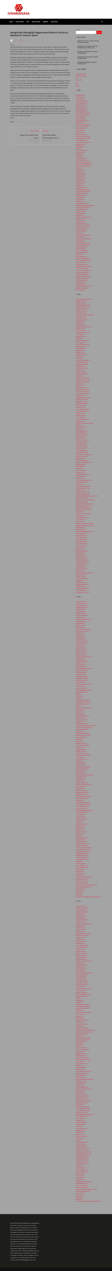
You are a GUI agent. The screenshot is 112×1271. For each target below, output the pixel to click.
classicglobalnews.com (83, 887)
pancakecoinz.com (81, 336)
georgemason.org (81, 301)
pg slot (21, 1230)
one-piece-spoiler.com (82, 441)
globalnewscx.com (81, 427)
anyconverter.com (81, 178)
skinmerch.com (80, 645)
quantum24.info (80, 476)
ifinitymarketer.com (82, 557)
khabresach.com (81, 282)
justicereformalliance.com (83, 657)
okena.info (79, 698)
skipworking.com (81, 174)
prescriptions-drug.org (83, 136)
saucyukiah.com (80, 95)
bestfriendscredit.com (82, 704)
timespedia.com (81, 180)
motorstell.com (80, 132)
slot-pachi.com (80, 370)
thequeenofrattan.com (82, 435)
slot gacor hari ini (27, 1227)
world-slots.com (81, 330)
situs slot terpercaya (31, 1232)
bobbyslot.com (80, 352)
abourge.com (80, 739)
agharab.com (80, 721)
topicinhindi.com (81, 303)
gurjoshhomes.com (81, 670)
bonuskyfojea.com (81, 537)
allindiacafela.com (81, 256)
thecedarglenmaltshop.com (84, 299)
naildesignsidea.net (81, 729)
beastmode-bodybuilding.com (85, 315)
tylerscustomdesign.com (83, 124)
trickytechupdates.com (83, 278)
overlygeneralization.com (83, 397)
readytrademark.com (82, 855)
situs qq (16, 1230)
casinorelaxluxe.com (82, 543)
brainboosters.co (81, 621)
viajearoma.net (80, 718)
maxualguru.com (81, 366)
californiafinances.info (82, 227)
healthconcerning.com (82, 382)
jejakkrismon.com (81, 182)
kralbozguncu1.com (82, 808)
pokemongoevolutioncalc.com (85, 572)
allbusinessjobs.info (82, 309)
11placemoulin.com (81, 354)
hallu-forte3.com (81, 248)
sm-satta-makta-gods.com (84, 847)
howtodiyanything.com (82, 802)
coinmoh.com (80, 757)
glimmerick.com (81, 637)
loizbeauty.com (80, 176)
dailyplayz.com (80, 549)
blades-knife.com (81, 439)
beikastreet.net (80, 97)
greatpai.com (80, 731)
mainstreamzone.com (82, 391)
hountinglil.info (80, 342)
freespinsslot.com (81, 372)
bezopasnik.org (80, 213)
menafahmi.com (80, 816)
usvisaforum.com (81, 647)
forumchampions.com (82, 109)
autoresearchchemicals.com (84, 286)
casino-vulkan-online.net (83, 260)
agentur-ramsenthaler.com (84, 462)
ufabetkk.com (80, 185)
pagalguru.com (80, 826)
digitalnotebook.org (82, 364)
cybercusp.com (80, 889)
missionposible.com (82, 268)
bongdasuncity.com (82, 368)
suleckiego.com (80, 290)
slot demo (18, 1246)
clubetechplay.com (81, 545)
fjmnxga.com (80, 215)
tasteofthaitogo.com (82, 209)
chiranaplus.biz (80, 241)
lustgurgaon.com (81, 348)
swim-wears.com (81, 119)
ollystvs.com (79, 425)
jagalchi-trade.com (81, 651)
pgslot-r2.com (80, 830)
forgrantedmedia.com (82, 121)
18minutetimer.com (82, 387)
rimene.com (79, 233)
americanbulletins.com (83, 745)
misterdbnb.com (81, 519)
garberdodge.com (81, 117)
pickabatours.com (81, 313)
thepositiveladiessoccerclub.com (86, 725)
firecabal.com (80, 780)
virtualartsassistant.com (83, 506)
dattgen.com (79, 761)
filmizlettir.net (80, 99)
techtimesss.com (81, 128)
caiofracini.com (80, 413)
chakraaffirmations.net (82, 344)
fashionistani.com (81, 777)
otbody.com (79, 168)
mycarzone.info (80, 472)
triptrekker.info (80, 466)
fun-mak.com (80, 515)
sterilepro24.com (81, 490)
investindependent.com (83, 806)
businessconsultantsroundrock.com (86, 885)
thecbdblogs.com (81, 284)
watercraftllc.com (81, 737)
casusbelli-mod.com (82, 676)
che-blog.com (80, 334)
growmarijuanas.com (82, 393)
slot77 (12, 1260)
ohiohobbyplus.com (82, 660)
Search (78, 30)
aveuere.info (79, 376)
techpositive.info (81, 415)
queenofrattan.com (81, 433)
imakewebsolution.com (83, 332)
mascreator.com (80, 814)
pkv (77, 78)
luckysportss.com (81, 565)
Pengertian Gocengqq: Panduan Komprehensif (87, 57)
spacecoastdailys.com (82, 853)
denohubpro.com (81, 437)
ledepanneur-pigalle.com (83, 235)
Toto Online (54, 21)
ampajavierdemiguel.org (83, 619)
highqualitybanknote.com (83, 796)
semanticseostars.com (82, 389)
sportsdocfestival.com (82, 588)
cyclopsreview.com (81, 759)
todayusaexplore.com (82, 607)
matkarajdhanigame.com (83, 326)
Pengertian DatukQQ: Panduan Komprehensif (87, 52)
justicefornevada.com (82, 403)
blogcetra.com (80, 421)
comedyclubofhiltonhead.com (85, 504)
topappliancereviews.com (83, 276)
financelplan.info (81, 317)
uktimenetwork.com (82, 603)
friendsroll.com (80, 686)
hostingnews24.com (82, 798)
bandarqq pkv (26, 1223)
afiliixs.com (79, 741)
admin (17, 40)
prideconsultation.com (82, 340)
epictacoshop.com (81, 223)
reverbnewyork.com (81, 643)
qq (76, 82)
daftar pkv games (81, 76)
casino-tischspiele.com (83, 166)
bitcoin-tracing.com (82, 881)
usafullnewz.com (81, 601)
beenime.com (80, 511)
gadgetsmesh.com (81, 401)
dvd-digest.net (80, 237)
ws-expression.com (81, 832)
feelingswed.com (81, 779)
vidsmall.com (80, 484)
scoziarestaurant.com (82, 859)
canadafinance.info (81, 229)
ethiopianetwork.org (82, 399)
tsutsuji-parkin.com (82, 719)
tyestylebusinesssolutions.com (85, 525)
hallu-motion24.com (82, 250)
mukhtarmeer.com (81, 818)
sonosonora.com (81, 682)
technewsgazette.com (82, 189)
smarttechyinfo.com (82, 362)
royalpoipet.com (81, 527)
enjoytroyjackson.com (82, 769)
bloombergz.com (81, 158)
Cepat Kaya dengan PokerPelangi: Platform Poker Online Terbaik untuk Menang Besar (51, 136)
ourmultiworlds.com (82, 101)
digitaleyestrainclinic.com (83, 266)
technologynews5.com (82, 838)
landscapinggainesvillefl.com (84, 810)
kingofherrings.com (82, 193)
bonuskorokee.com (81, 539)
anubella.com (80, 875)
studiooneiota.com (81, 443)
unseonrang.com (81, 417)
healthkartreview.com (82, 792)
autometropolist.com (82, 753)
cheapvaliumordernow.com (84, 509)
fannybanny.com (80, 555)
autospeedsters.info (82, 450)
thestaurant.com (81, 529)
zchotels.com (80, 834)
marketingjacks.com (82, 274)
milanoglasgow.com (82, 246)
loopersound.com (81, 653)
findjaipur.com (80, 633)
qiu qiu (78, 86)
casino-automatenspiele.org (84, 164)
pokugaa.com (80, 580)
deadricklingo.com (81, 456)
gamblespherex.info (82, 460)
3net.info (78, 694)
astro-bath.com (80, 710)
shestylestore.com (81, 590)
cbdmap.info (79, 323)
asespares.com (80, 747)
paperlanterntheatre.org (83, 733)
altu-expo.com (80, 714)
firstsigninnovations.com (83, 115)
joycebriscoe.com (81, 625)
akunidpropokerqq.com (83, 700)
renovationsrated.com (82, 857)
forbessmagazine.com (82, 782)
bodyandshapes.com (82, 883)
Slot (27, 21)
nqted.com (79, 822)
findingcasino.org (81, 445)
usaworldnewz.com (81, 605)
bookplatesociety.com (82, 678)
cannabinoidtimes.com (83, 378)
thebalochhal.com (81, 613)
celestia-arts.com (81, 107)
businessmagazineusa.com (84, 480)
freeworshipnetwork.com (83, 735)
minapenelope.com (81, 655)
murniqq (18, 1250)
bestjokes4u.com (81, 346)
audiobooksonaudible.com (84, 877)
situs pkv (13, 1225)
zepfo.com (79, 836)
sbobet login (21, 1248)
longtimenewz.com (81, 563)
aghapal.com (79, 712)
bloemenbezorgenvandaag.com (85, 205)
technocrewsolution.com (83, 138)
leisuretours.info (81, 405)
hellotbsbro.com (81, 407)
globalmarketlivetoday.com (84, 784)
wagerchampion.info (82, 452)
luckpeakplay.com (81, 567)
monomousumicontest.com (84, 454)
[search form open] (102, 21)
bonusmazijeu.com (81, 535)
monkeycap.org (80, 146)
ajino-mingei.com (81, 664)
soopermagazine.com (82, 851)
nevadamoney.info (81, 231)
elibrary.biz (79, 706)
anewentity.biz (80, 197)
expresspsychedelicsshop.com (85, 775)
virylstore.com (80, 130)
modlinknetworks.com (82, 561)
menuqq (12, 1250)
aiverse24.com (80, 873)
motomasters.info (81, 470)
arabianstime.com (81, 749)
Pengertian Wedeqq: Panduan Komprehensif (87, 63)
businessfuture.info (81, 319)
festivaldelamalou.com (82, 113)
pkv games (17, 121)
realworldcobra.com (82, 447)
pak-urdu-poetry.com (82, 419)
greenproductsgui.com (83, 380)
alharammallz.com (81, 743)
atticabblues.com (81, 751)
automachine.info (81, 448)
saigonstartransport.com (83, 217)
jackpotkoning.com (81, 559)
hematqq (24, 1250)
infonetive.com (80, 221)
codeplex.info (80, 696)
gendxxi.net (79, 468)
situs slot (34, 1234)
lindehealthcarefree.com (83, 307)
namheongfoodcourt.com (83, 244)
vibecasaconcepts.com (82, 474)
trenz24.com (79, 172)
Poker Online (20, 21)
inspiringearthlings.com (83, 804)
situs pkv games (21, 1244)
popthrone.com (80, 328)
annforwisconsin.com (82, 631)
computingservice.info (82, 411)
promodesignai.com (82, 865)
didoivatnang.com (81, 763)
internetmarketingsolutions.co (85, 423)
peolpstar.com (80, 122)
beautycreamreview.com (83, 755)
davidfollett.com (81, 639)
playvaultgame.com (82, 582)
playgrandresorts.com (82, 584)
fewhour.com (80, 386)
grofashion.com (80, 571)
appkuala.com (80, 199)
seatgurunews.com (81, 692)
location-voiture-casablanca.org (85, 500)
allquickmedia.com (81, 187)
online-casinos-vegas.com (83, 270)
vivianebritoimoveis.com (83, 142)
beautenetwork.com (82, 879)
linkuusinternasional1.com (84, 684)
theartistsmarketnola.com (83, 239)
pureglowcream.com (82, 203)
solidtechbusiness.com (83, 492)
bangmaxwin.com (81, 219)
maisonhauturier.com (82, 812)
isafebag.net (79, 156)
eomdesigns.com (81, 464)
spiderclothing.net (81, 688)
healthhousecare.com (82, 790)
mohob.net (79, 358)
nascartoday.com (81, 820)
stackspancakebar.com (82, 243)
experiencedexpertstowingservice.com (87, 496)
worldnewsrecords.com (83, 488)
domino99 (79, 80)
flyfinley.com (79, 338)
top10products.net (81, 311)
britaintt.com (80, 891)
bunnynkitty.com (81, 211)
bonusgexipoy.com (81, 541)
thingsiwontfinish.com (82, 592)
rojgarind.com (80, 384)
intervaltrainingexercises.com (84, 523)
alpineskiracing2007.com (83, 258)
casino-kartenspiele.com (83, 162)
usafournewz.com (81, 611)
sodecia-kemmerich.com (83, 513)
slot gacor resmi (22, 1255)
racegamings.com (81, 576)
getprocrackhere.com (82, 551)
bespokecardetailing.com (83, 702)
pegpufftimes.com (81, 105)
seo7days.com (80, 201)
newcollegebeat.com (82, 641)
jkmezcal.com (80, 521)
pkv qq (12, 1223)
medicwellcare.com (81, 482)
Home (11, 21)
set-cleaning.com (81, 863)
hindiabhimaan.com (82, 280)
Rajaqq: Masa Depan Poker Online (29, 136)
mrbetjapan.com (81, 195)
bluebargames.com (81, 111)
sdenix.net (79, 148)
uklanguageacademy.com (83, 305)
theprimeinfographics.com (84, 508)
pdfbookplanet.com (82, 431)
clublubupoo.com (81, 533)
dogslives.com (80, 429)
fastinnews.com (80, 553)
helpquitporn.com (81, 794)
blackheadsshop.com (82, 498)
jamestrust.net (80, 170)
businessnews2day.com (83, 486)
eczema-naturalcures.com (83, 708)
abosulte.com (80, 871)
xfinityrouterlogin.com (82, 272)
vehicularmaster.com (82, 615)
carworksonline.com (82, 126)
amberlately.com (81, 623)
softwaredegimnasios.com (84, 849)
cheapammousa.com (82, 723)
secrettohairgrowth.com (83, 207)
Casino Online (36, 21)
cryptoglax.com (80, 658)
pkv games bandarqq (30, 1241)
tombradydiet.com (81, 672)
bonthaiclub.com (81, 674)
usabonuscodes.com (82, 845)
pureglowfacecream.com (83, 191)
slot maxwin (28, 1230)
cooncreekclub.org (81, 103)
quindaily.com (80, 869)
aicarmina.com (80, 627)
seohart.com (79, 861)
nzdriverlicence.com (82, 824)
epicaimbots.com (81, 771)
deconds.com (80, 893)
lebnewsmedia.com (81, 680)
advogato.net (80, 154)
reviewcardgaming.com (83, 494)
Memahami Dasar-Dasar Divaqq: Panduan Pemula (88, 41)
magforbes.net (80, 144)
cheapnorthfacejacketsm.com (84, 668)
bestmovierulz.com (81, 649)
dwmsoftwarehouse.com (83, 767)
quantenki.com (80, 478)
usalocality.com (80, 609)
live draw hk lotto (81, 74)
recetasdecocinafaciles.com (84, 727)
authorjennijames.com (82, 716)
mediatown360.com (82, 264)
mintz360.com (80, 356)
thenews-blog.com (81, 841)
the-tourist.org (80, 152)
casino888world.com (82, 517)
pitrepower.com (80, 262)
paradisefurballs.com (82, 374)
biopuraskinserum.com (83, 225)
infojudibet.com (80, 321)
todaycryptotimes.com (82, 843)
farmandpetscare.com (82, 409)
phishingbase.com (81, 574)
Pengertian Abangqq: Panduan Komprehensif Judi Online (87, 47)
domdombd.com (81, 547)
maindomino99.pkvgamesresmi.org (25, 1260)
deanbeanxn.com (81, 325)
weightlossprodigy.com (83, 360)
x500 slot (18, 1227)
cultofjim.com (80, 635)
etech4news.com (81, 773)
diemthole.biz (80, 183)
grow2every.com (81, 788)
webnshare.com (80, 395)
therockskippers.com (82, 252)
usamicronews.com (81, 569)
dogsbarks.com (80, 765)
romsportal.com (80, 586)
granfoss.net (79, 254)
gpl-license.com (80, 786)
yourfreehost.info (81, 666)
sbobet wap (13, 1248)
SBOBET (45, 21)
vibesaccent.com (81, 617)
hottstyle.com (80, 800)
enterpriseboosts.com (82, 160)
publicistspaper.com (82, 867)
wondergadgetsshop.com (83, 690)
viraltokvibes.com (81, 140)
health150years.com (81, 134)
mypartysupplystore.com (83, 629)
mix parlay (25, 1246)
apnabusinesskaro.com (83, 288)
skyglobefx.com (80, 458)
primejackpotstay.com (82, 578)
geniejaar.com (80, 350)
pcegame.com (80, 828)
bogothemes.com (81, 662)
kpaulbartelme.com (82, 502)
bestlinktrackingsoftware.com (85, 531)
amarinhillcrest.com (82, 150)
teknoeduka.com (81, 840)
